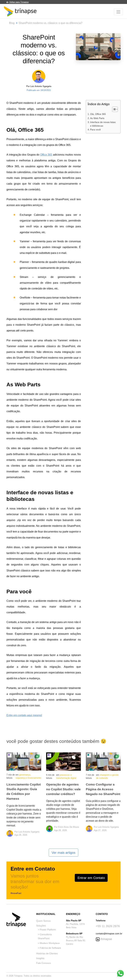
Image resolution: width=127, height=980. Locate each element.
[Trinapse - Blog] (20, 11)
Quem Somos (43, 921)
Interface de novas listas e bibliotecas (103, 124)
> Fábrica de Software (49, 948)
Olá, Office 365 (98, 114)
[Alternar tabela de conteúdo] (113, 109)
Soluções (41, 925)
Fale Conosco (43, 963)
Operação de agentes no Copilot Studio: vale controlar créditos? (63, 789)
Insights (40, 958)
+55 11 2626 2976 (108, 926)
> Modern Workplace (49, 943)
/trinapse (106, 939)
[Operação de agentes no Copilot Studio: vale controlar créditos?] (63, 761)
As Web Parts (97, 118)
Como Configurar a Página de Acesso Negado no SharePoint (103, 789)
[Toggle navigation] (118, 12)
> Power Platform (47, 929)
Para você (95, 129)
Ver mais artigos (63, 852)
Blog (12, 23)
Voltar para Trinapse (19, 2)
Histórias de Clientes (47, 953)
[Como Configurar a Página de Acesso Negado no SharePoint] (103, 761)
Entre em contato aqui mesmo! (24, 715)
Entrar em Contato (91, 878)
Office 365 (46, 154)
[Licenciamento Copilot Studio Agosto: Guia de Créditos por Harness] (23, 761)
